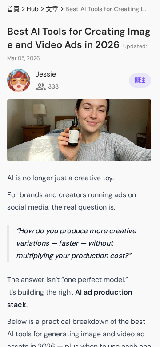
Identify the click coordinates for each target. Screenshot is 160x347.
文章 (52, 9)
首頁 (13, 9)
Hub (33, 9)
